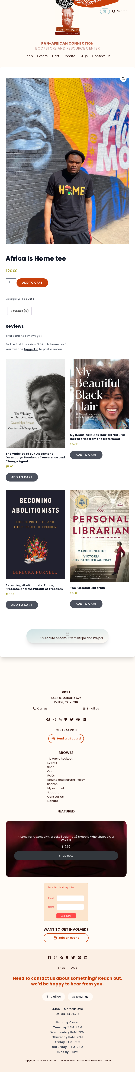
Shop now (66, 856)
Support (53, 792)
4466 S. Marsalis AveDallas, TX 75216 (66, 700)
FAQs (84, 56)
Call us (42, 708)
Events (42, 56)
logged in (31, 349)
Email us (93, 708)
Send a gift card (68, 738)
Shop (29, 56)
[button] (123, 78)
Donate (69, 56)
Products (27, 299)
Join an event (68, 938)
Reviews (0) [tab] (20, 311)
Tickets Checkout (60, 759)
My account (55, 788)
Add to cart (32, 283)
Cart (55, 56)
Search (52, 784)
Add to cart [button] (21, 477)
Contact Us (101, 56)
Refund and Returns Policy (66, 780)
